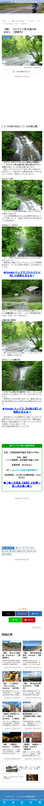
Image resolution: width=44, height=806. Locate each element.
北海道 (6, 551)
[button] (40, 478)
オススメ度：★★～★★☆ (26, 548)
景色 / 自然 (32, 551)
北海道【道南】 (9, 548)
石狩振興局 (7, 554)
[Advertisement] (22, 100)
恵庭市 (14, 551)
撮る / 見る (22, 551)
